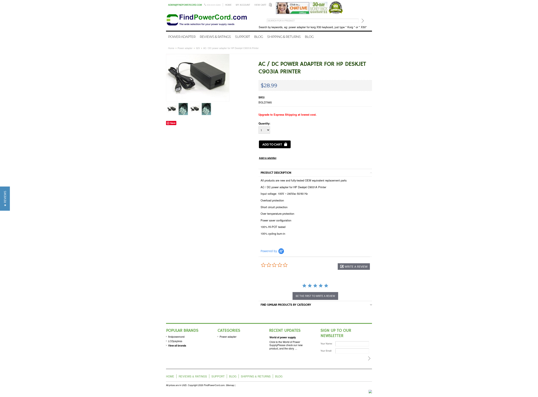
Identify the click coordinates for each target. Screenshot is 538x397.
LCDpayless (175, 341)
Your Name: (326, 343)
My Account (243, 4)
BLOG (309, 37)
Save (172, 122)
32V (198, 48)
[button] (354, 266)
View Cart (260, 4)
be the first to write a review (315, 296)
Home (228, 4)
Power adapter (181, 37)
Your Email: (326, 350)
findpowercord (176, 336)
